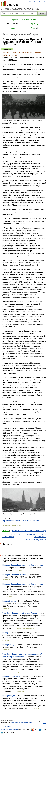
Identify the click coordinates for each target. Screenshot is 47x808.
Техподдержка (15, 722)
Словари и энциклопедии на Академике (21, 9)
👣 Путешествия (6, 726)
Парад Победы (8, 645)
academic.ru (9, 3)
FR (44, 2)
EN (30, 2)
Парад (5, 633)
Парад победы (8, 696)
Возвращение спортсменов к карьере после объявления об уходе (35, 537)
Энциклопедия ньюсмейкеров (23, 20)
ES (39, 2)
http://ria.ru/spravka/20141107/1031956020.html (20, 521)
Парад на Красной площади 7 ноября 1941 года (22, 565)
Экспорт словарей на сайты (9, 729)
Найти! (41, 13)
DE (35, 2)
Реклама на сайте (26, 722)
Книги (12, 28)
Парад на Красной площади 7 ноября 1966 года (22, 584)
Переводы (34, 24)
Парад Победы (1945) (11, 676)
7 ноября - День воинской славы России (19, 613)
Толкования (12, 24)
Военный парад (9, 601)
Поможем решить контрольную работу (29, 531)
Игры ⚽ (34, 28)
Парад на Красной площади (14, 575)
